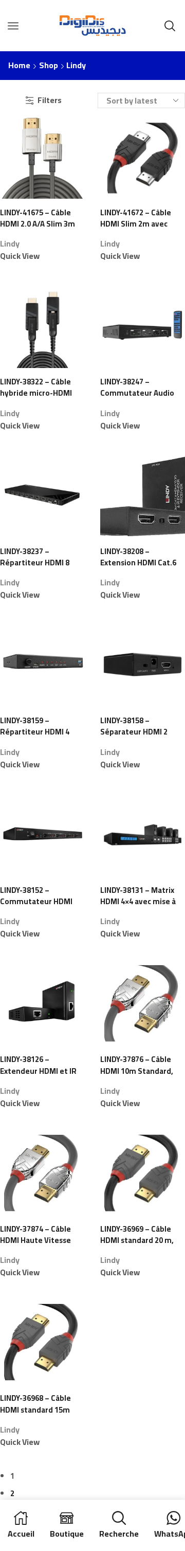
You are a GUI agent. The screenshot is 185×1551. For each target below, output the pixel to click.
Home (19, 65)
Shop (48, 65)
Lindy (10, 243)
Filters (50, 100)
